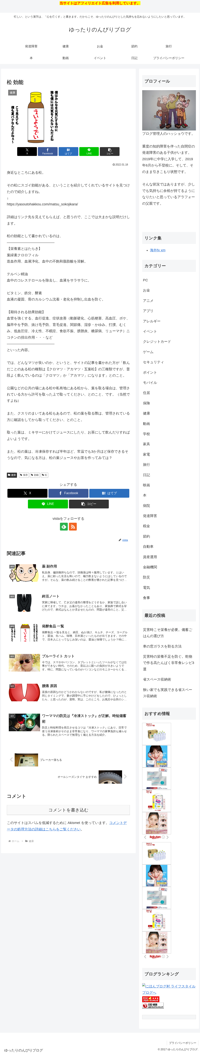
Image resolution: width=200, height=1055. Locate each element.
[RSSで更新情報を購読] (73, 527)
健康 (13, 475)
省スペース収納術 (157, 679)
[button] (110, 151)
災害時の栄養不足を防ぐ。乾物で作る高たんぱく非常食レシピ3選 (168, 663)
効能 (36, 475)
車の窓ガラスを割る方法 (162, 646)
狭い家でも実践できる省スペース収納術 (167, 693)
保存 (25, 475)
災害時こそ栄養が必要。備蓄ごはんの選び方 (167, 633)
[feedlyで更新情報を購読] (64, 527)
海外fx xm (157, 250)
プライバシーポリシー (182, 1042)
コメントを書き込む (68, 810)
